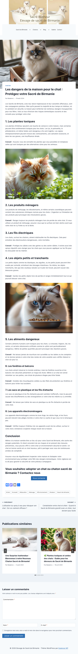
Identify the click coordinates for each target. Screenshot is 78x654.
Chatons (35, 29)
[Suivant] (72, 551)
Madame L (11, 98)
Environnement (42, 492)
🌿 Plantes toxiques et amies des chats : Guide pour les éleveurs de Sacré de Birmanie (58, 558)
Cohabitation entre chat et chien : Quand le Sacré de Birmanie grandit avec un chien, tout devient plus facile (58, 507)
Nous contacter (39, 478)
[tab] (35, 575)
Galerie (53, 29)
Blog (44, 29)
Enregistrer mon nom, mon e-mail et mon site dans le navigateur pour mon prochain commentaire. (38, 630)
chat (8, 492)
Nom (5, 625)
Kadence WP (63, 648)
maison (52, 492)
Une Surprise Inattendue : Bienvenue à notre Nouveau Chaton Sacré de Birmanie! (18, 558)
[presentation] (19, 539)
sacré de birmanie (63, 492)
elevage (32, 492)
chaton (8, 85)
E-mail (44, 625)
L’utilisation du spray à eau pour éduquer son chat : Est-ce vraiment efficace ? (19, 505)
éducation (23, 492)
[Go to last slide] (5, 551)
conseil (14, 492)
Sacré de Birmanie (21, 29)
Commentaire (9, 599)
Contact (59, 29)
